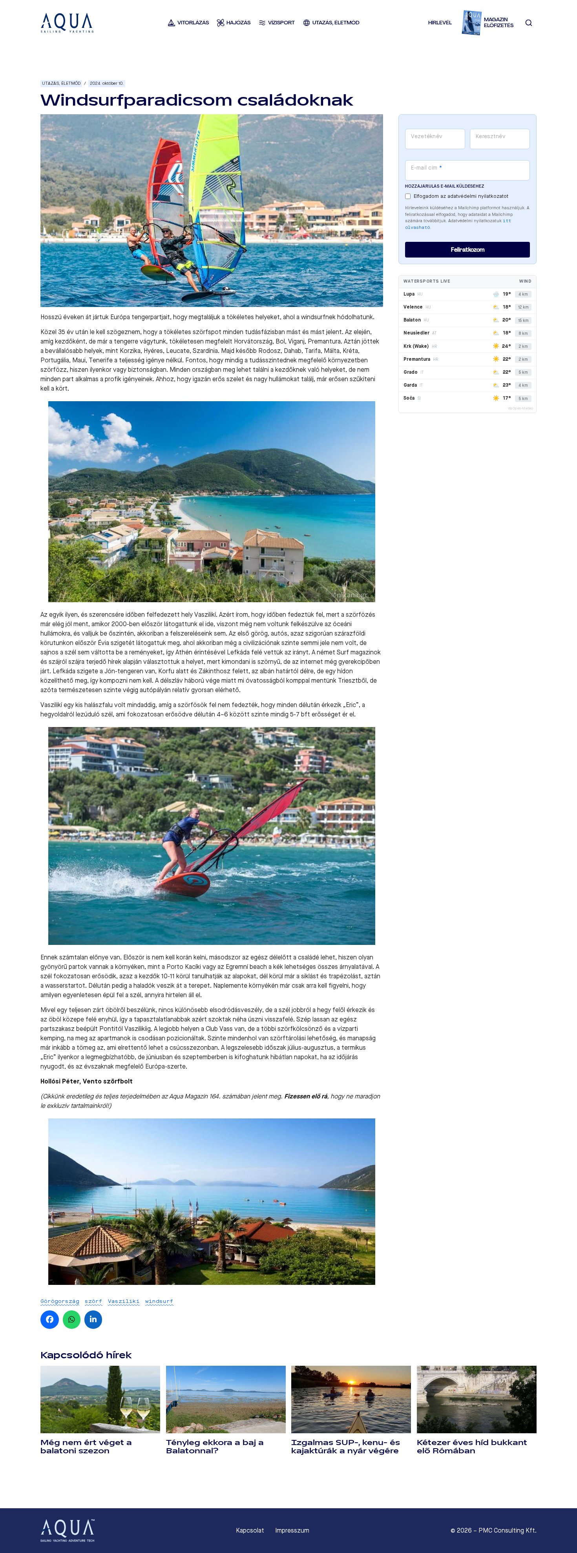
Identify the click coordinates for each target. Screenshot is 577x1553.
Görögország (59, 1301)
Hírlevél (440, 22)
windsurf (159, 1301)
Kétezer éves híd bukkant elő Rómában (472, 1447)
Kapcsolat (250, 1531)
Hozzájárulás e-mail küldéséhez (444, 186)
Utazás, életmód (61, 83)
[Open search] (529, 23)
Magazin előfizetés (498, 22)
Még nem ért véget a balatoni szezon (86, 1447)
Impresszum (292, 1531)
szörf (93, 1301)
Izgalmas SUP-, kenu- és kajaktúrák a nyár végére (345, 1447)
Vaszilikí (124, 1301)
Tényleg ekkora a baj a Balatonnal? (215, 1447)
